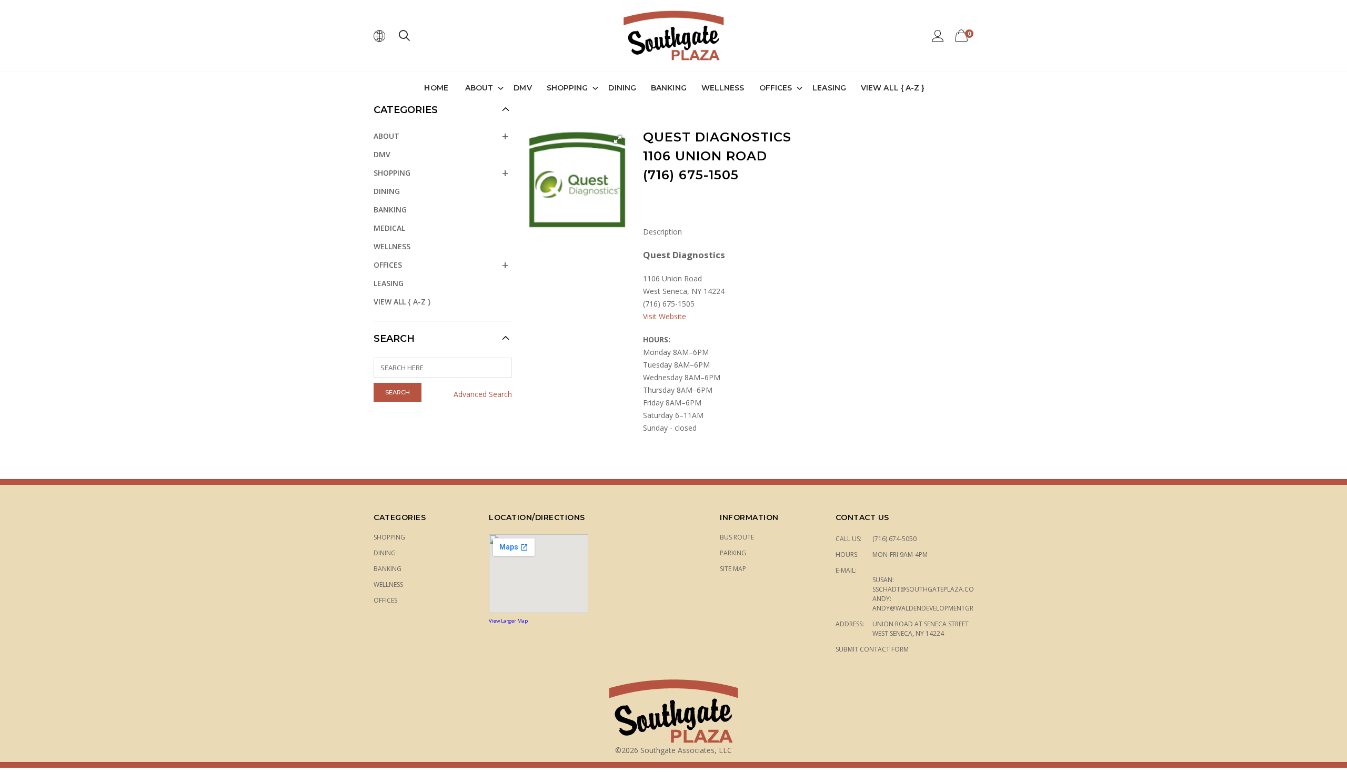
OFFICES (775, 88)
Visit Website (664, 316)
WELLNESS (723, 88)
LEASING (829, 88)
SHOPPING (567, 88)
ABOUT (479, 88)
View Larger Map (508, 620)
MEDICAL (389, 228)
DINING (622, 88)
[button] (617, 139)
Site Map (733, 568)
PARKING (733, 552)
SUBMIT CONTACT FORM (872, 649)
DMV (522, 88)
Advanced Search (483, 394)
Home (436, 88)
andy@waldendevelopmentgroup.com (937, 608)
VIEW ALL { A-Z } (893, 88)
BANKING (669, 88)
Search (394, 338)
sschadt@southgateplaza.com (925, 589)
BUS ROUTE (737, 537)
